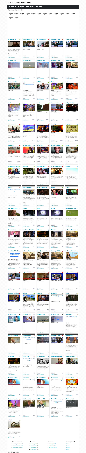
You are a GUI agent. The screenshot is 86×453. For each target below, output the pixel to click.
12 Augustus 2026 (11, 17)
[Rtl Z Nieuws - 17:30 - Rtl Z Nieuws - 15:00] (57, 318)
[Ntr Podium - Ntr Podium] (57, 234)
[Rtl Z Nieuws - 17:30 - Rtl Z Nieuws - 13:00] (29, 65)
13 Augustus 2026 (73, 13)
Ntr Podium (53, 229)
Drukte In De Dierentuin (56, 399)
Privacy (67, 449)
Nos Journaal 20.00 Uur (27, 39)
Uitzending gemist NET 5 (52, 444)
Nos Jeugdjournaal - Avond (13, 166)
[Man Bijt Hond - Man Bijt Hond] (14, 149)
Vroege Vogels (68, 124)
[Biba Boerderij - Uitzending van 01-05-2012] (57, 296)
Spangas (67, 145)
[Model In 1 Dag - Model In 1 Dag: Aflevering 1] (29, 359)
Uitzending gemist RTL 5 (34, 445)
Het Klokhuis (25, 166)
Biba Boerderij (54, 293)
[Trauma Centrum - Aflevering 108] (29, 379)
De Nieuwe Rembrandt (27, 187)
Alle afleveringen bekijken (11, 57)
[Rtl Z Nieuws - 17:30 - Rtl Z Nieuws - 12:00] (43, 65)
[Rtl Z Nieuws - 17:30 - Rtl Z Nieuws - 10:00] (43, 403)
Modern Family (69, 314)
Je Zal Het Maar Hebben (12, 208)
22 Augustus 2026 (22, 13)
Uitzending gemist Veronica (52, 447)
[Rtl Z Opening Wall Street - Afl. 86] (43, 340)
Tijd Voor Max (39, 145)
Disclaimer (68, 447)
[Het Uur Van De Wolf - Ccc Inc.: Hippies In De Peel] (43, 361)
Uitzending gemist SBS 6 (52, 445)
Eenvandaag (53, 124)
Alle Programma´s (34, 6)
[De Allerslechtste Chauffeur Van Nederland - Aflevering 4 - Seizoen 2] (57, 170)
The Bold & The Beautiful (42, 187)
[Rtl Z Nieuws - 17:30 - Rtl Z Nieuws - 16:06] (43, 318)
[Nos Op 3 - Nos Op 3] (72, 192)
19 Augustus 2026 (39, 13)
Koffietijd (10, 420)
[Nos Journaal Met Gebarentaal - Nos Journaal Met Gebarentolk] (57, 276)
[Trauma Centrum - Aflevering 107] (57, 379)
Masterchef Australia (27, 335)
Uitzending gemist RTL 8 (34, 449)
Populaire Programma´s (23, 6)
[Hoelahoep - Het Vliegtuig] (29, 297)
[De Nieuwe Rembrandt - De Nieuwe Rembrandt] (29, 192)
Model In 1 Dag (26, 356)
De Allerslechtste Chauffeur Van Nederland (56, 167)
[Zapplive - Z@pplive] (57, 86)
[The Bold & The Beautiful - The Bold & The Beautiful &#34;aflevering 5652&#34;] (43, 192)
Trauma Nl (10, 187)
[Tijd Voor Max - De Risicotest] (43, 149)
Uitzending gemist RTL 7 (34, 447)
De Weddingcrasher (12, 229)
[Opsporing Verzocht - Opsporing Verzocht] (43, 170)
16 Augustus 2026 (56, 13)
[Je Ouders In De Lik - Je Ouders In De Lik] (14, 44)
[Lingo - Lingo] (29, 128)
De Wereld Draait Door (55, 145)
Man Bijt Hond (11, 145)
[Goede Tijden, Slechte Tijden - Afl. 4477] (43, 255)
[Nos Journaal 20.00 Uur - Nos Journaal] (29, 44)
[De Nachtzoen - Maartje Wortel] (14, 361)
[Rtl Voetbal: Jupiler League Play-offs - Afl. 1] (72, 213)
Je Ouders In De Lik (12, 39)
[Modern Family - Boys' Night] (71, 316)
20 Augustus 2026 (33, 13)
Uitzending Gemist (12, 6)
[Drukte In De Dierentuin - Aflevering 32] (57, 401)
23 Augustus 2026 (16, 13)
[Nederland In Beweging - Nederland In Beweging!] (14, 403)
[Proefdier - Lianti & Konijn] (43, 107)
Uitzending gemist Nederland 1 (18, 444)
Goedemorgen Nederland (70, 229)
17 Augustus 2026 (50, 13)
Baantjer (24, 81)
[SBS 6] (19, 187)
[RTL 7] (19, 61)
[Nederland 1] (34, 39)
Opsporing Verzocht (41, 166)
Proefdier (39, 103)
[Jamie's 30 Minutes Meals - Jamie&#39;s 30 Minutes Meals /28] (14, 340)
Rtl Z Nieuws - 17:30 (12, 60)
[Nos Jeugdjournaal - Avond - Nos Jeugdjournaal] (14, 170)
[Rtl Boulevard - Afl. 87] (43, 297)
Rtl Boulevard (39, 293)
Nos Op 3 (67, 187)
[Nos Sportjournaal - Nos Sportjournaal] (43, 128)
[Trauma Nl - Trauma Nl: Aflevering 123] (14, 190)
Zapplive (53, 81)
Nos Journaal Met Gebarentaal (57, 272)
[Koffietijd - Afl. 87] (14, 424)
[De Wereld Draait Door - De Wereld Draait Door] (57, 149)
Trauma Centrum (26, 377)
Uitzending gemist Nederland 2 (18, 445)
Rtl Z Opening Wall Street (42, 335)
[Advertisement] (43, 29)
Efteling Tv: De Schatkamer (71, 103)
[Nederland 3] (19, 39)
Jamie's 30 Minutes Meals (13, 335)
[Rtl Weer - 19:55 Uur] (57, 213)
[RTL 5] (19, 230)
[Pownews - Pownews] (57, 192)
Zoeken (40, 6)
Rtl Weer (38, 208)
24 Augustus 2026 (11, 13)
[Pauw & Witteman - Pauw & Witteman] (72, 340)
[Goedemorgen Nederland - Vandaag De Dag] (72, 234)
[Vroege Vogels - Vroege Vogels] (72, 128)
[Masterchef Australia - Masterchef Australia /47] (29, 338)
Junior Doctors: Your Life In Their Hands (56, 357)
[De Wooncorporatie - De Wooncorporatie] (14, 128)
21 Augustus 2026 (28, 13)
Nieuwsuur (68, 166)
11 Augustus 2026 (16, 17)
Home (67, 444)
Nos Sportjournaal (40, 124)
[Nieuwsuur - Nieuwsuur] (72, 170)
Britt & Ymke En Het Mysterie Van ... (28, 230)
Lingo (24, 124)
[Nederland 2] (62, 124)
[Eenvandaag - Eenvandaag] (57, 128)
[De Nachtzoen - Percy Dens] (43, 234)
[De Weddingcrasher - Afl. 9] (14, 234)
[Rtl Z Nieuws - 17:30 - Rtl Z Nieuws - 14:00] (14, 65)
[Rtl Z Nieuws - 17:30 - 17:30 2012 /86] (14, 318)
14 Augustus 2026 (67, 13)
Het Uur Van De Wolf (41, 356)
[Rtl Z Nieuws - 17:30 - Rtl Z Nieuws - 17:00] (29, 318)
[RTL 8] (77, 103)
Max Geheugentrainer (70, 377)
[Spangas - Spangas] (72, 149)
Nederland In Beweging (12, 399)
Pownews (53, 187)
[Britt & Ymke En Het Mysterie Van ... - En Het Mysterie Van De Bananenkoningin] (29, 234)
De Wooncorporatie (12, 124)
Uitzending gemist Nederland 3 (18, 447)
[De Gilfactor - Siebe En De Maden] (43, 86)
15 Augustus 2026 (62, 13)
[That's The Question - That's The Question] (29, 149)
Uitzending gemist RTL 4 (34, 444)
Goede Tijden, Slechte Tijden (13, 251)
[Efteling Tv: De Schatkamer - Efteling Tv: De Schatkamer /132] (72, 107)
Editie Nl (67, 293)
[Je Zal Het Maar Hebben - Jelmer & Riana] (14, 213)
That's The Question (26, 145)
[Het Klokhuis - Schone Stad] (29, 170)
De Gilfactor (39, 81)
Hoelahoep (25, 293)
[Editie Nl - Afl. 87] (72, 297)
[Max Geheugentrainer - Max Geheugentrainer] (72, 382)
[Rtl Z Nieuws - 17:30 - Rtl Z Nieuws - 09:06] (72, 403)
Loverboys (25, 208)
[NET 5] (34, 356)
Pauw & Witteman (69, 335)
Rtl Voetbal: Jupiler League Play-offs (71, 209)
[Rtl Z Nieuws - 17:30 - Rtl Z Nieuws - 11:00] (29, 403)
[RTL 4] (34, 82)
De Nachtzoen (39, 229)
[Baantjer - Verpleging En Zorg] (28, 84)
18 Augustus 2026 (45, 13)
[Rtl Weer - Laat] (43, 213)
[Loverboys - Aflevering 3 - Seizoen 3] (29, 213)
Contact (67, 445)
